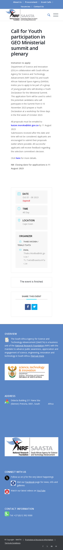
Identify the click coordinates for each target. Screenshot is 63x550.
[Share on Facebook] (28, 307)
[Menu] (54, 15)
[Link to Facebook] (43, 546)
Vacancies (25, 6)
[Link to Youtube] (52, 546)
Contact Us (39, 6)
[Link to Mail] (56, 546)
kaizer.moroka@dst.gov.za (25, 125)
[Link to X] (47, 546)
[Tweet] (34, 307)
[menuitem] (17, 2)
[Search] (47, 15)
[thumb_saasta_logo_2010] (26, 15)
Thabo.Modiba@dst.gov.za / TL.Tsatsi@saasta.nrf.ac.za (34, 258)
